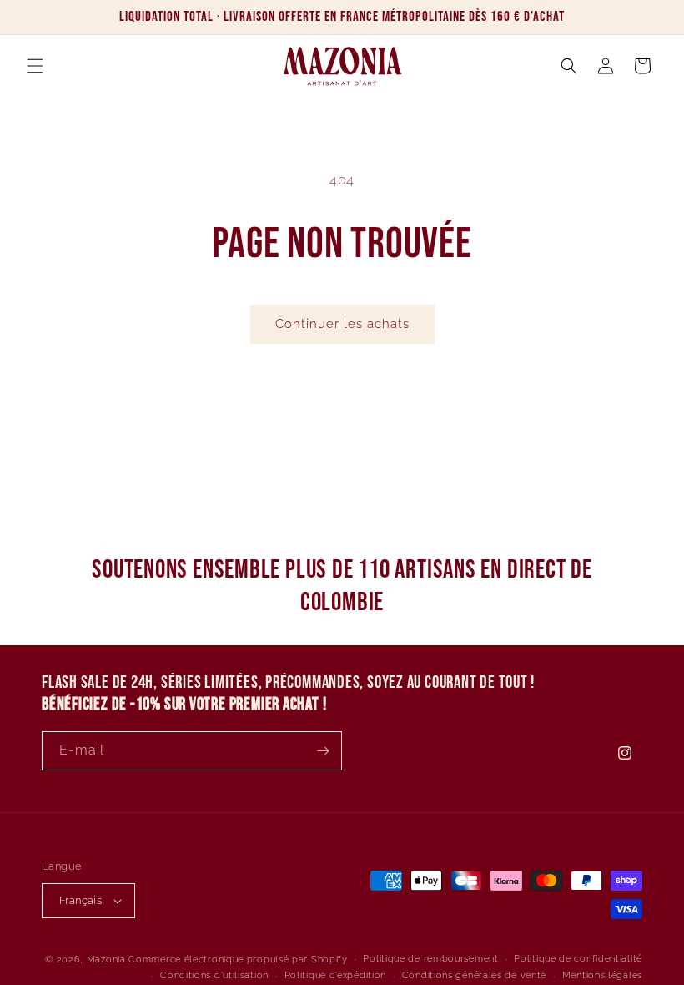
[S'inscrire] (322, 750)
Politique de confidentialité (578, 958)
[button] (35, 66)
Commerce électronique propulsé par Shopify (237, 959)
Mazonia (106, 959)
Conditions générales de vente (474, 975)
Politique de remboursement (430, 958)
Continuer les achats (342, 323)
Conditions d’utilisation (214, 975)
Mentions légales (602, 975)
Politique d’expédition (335, 975)
